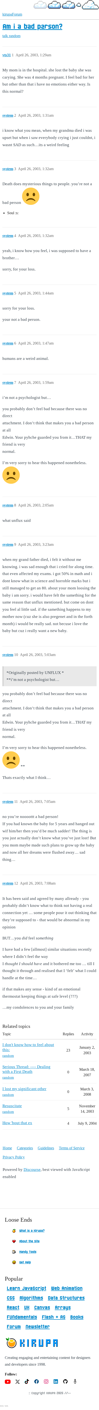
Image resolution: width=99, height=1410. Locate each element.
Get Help (25, 1262)
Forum (14, 1327)
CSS (11, 1298)
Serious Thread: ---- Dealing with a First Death (26, 1069)
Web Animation (66, 1288)
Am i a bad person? (32, 27)
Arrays (63, 1308)
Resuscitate (12, 1106)
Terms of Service (72, 1148)
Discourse (32, 1169)
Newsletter (37, 1327)
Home (7, 1148)
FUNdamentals (22, 1317)
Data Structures (66, 1298)
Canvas (42, 1308)
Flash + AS (53, 1317)
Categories (25, 1148)
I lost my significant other (24, 1089)
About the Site (29, 1241)
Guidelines (46, 1148)
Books (76, 1317)
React (13, 1308)
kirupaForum (12, 14)
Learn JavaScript (26, 1288)
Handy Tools (27, 1252)
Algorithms (31, 1298)
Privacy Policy (14, 1157)
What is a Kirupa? (31, 1231)
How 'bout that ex (17, 1123)
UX (26, 1308)
